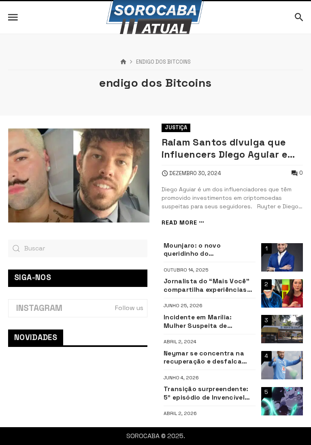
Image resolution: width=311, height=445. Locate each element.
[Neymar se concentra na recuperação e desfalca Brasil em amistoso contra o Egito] (282, 365)
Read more (179, 222)
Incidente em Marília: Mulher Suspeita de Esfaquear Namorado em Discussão (204, 321)
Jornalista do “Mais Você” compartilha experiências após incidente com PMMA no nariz (207, 285)
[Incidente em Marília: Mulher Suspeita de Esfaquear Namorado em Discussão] (282, 329)
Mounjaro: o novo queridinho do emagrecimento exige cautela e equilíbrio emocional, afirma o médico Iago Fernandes (209, 250)
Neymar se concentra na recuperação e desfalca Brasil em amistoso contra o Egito (207, 357)
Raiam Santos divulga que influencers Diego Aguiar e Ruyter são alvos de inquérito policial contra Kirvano (225, 148)
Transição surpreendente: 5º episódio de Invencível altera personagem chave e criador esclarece (208, 393)
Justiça (176, 127)
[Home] (123, 62)
